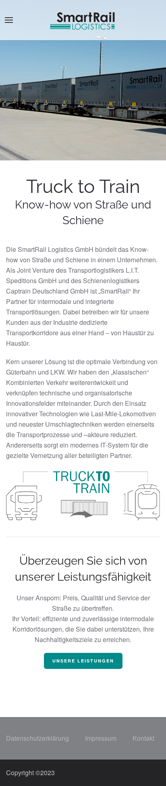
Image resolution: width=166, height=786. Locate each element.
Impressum (100, 738)
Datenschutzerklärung (37, 738)
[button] (9, 20)
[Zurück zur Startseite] (83, 20)
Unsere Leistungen (83, 661)
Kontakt (143, 738)
